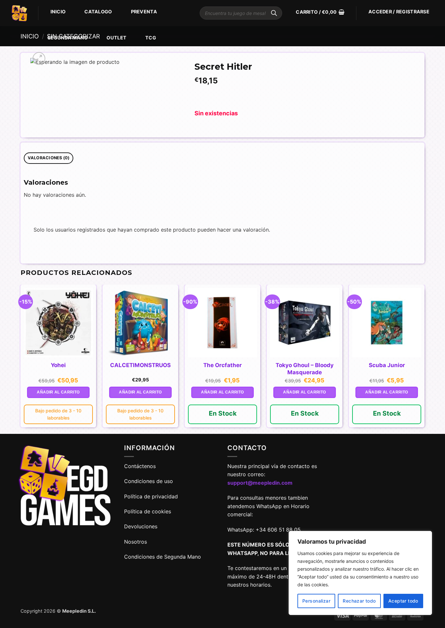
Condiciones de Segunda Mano (162, 556)
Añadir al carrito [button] (58, 392)
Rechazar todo (359, 601)
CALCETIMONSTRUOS (140, 365)
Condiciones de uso (148, 481)
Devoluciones (140, 526)
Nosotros (135, 541)
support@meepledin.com (260, 482)
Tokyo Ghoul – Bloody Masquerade (305, 369)
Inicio (58, 11)
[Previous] (21, 358)
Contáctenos (140, 466)
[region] (360, 573)
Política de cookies (147, 511)
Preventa (144, 11)
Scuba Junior (387, 365)
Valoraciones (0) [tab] (49, 157)
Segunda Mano (68, 37)
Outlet (116, 37)
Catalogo (98, 11)
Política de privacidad (151, 496)
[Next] (424, 358)
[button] (320, 12)
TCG (150, 37)
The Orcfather (222, 365)
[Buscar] (274, 13)
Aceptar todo (403, 601)
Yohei (58, 365)
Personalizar (316, 601)
